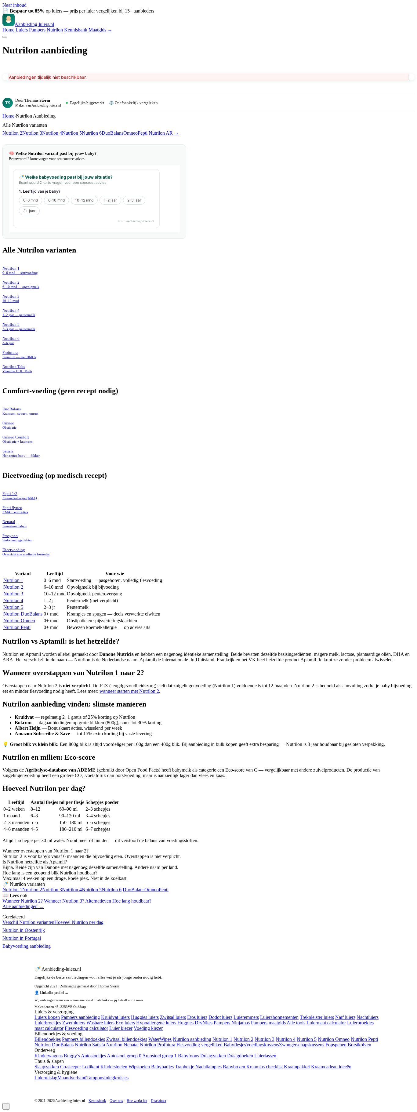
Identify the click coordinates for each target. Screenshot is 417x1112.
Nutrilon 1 (13, 580)
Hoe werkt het (137, 1101)
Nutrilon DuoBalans (22, 613)
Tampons (95, 1077)
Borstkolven (359, 1044)
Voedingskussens (262, 1044)
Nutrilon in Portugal (21, 938)
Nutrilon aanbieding (192, 1039)
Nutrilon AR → (164, 133)
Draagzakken (213, 1055)
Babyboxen (234, 1066)
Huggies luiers (145, 1017)
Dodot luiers (220, 1017)
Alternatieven (98, 900)
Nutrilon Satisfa (90, 1044)
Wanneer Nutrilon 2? (22, 900)
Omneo (130, 133)
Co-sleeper (70, 1066)
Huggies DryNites (194, 1022)
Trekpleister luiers (317, 1017)
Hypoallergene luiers (156, 1022)
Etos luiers (197, 1017)
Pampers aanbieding (80, 1017)
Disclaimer (158, 1101)
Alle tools (296, 1022)
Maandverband (71, 1077)
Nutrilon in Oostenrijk (23, 930)
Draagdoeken (240, 1055)
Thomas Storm (37, 100)
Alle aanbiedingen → (23, 906)
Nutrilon (55, 29)
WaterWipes (160, 1039)
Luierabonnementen (279, 1017)
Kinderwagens (48, 1055)
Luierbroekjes (47, 1022)
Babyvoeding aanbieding (26, 946)
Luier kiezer (120, 1028)
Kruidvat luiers (115, 1017)
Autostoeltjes (93, 1055)
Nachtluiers (368, 1017)
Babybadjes (162, 1066)
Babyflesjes (235, 1044)
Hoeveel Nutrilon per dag (78, 922)
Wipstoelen (139, 1066)
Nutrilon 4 (52, 133)
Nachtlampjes (208, 1066)
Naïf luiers (345, 1017)
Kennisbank (75, 29)
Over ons (116, 1101)
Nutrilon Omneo (19, 620)
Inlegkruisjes (116, 1077)
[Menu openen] (4, 37)
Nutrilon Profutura (157, 1044)
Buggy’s (72, 1055)
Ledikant (90, 1066)
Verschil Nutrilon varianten (28, 922)
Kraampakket (297, 1066)
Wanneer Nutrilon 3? (64, 900)
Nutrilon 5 (72, 133)
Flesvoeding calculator (86, 1028)
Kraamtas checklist (264, 1066)
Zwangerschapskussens (301, 1044)
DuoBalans (112, 133)
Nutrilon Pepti (17, 627)
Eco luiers (125, 1022)
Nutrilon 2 (12, 133)
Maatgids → (100, 29)
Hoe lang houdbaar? (131, 900)
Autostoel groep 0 (124, 1055)
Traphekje (184, 1066)
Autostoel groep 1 (159, 1055)
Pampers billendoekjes (83, 1039)
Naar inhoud (14, 5)
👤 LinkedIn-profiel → (51, 992)
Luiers (22, 29)
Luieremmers (246, 1017)
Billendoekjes (47, 1039)
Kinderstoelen (113, 1066)
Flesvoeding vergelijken (199, 1044)
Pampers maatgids (268, 1022)
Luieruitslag (45, 1077)
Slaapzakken (46, 1066)
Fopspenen (335, 1044)
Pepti (142, 133)
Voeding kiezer (148, 1028)
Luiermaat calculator (326, 1022)
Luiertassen (265, 1055)
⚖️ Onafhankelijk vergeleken (133, 102)
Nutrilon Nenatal (122, 1044)
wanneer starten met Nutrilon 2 (129, 691)
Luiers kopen (47, 1017)
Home (8, 29)
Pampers (37, 29)
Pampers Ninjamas (232, 1022)
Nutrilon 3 (32, 133)
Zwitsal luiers (173, 1017)
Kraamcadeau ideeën (331, 1066)
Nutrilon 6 (92, 133)
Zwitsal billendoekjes (126, 1039)
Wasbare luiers (100, 1022)
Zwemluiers (73, 1022)
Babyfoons (188, 1055)
